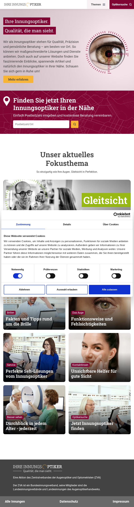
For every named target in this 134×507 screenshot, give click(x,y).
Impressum (121, 501)
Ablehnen (24, 289)
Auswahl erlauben (67, 289)
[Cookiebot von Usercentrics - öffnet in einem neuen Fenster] (116, 215)
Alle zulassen (109, 289)
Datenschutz (69, 501)
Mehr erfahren (18, 79)
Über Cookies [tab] (111, 224)
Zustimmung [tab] (23, 224)
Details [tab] (67, 224)
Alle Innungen (15, 501)
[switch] (50, 275)
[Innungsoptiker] (22, 4)
